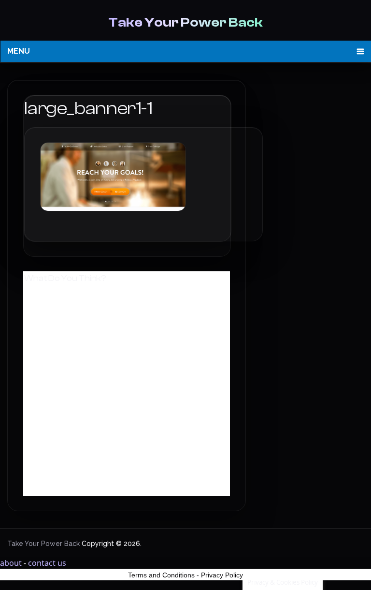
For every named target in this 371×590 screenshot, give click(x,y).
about (11, 563)
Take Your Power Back (185, 22)
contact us (47, 563)
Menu (18, 51)
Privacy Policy (222, 575)
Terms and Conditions (161, 575)
